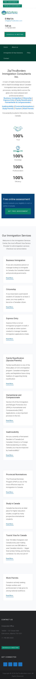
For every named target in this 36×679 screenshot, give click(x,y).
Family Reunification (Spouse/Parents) (15, 359)
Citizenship (27, 98)
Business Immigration (12, 98)
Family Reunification (24, 100)
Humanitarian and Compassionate (13, 396)
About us (15, 47)
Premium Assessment (12, 6)
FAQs (28, 53)
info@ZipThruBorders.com (13, 21)
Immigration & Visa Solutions (13, 53)
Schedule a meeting (15, 34)
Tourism (18, 108)
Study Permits (8, 108)
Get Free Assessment (18, 211)
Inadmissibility (8, 106)
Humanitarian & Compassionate (17, 102)
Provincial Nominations (24, 106)
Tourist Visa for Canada (16, 535)
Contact (6, 58)
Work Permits (28, 108)
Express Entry (9, 100)
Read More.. (10, 278)
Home (6, 47)
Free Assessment (11, 2)
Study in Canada (13, 503)
